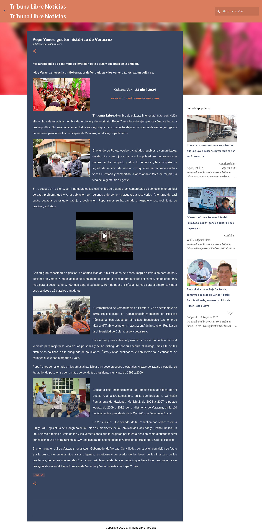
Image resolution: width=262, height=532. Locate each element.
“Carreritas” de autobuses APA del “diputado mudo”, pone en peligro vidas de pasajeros (210, 223)
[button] (35, 51)
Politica (38, 474)
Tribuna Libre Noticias (38, 6)
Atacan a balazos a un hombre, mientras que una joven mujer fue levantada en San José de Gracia (211, 151)
